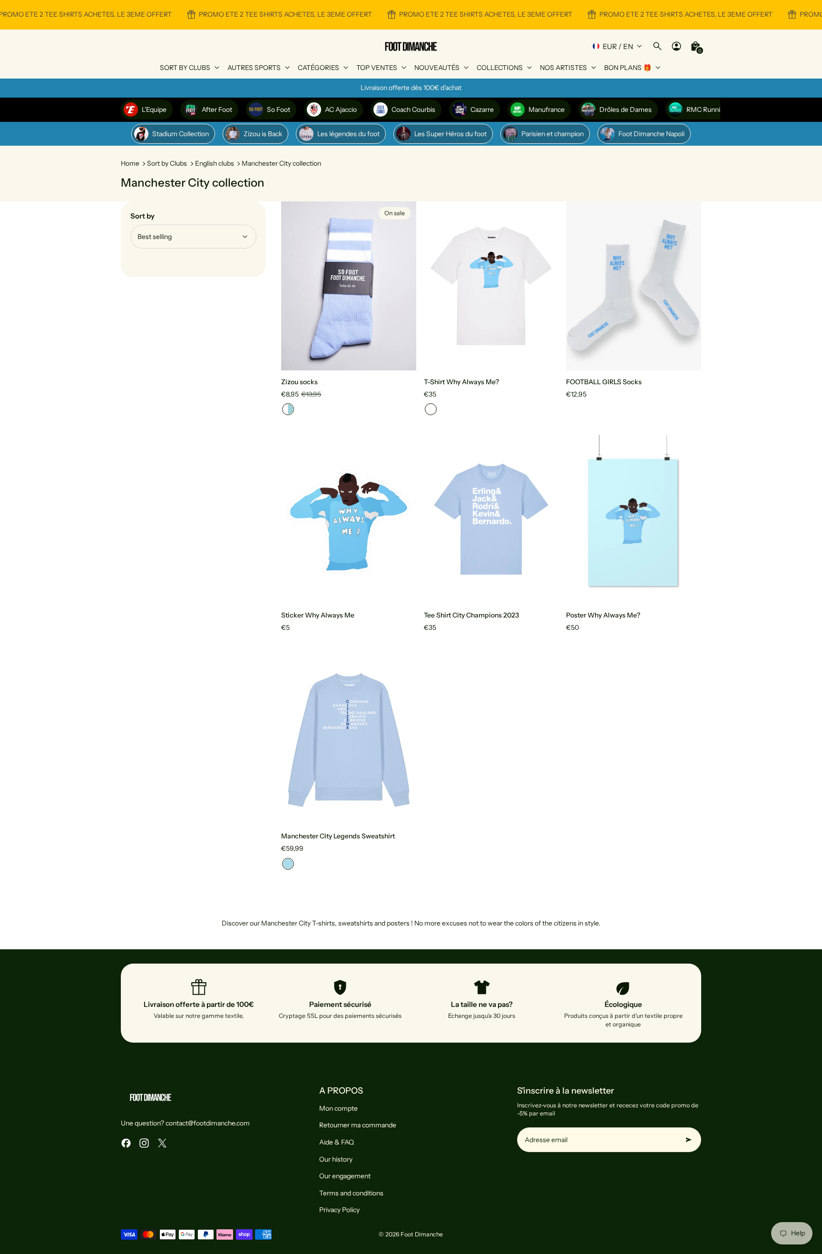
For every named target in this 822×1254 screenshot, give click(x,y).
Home (130, 163)
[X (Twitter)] (162, 1143)
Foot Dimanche (422, 1234)
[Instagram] (144, 1143)
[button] (288, 409)
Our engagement (345, 1176)
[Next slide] (401, 285)
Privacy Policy (339, 1209)
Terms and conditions (351, 1193)
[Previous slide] (295, 285)
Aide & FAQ (336, 1142)
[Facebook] (126, 1143)
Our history (335, 1159)
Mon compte (338, 1108)
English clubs (214, 163)
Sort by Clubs (167, 163)
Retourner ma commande (357, 1125)
